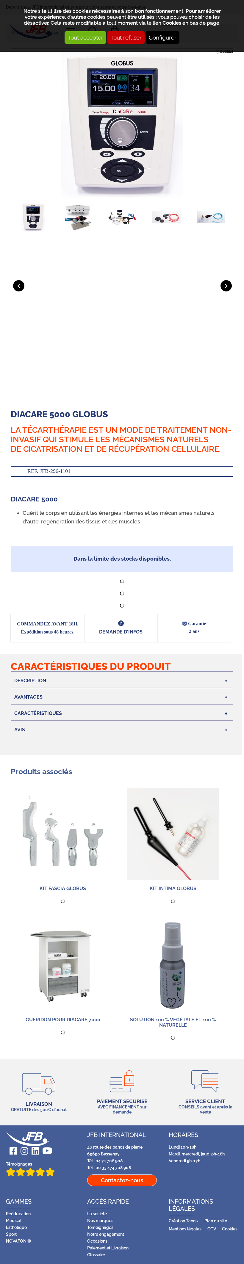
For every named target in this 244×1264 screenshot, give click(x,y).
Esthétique (16, 1227)
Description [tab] (30, 680)
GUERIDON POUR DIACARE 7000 (63, 1020)
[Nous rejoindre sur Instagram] (22, 1151)
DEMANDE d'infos (121, 632)
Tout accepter (85, 37)
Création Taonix (183, 1220)
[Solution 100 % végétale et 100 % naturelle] (173, 965)
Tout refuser (126, 37)
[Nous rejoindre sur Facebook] (11, 1151)
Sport (11, 1234)
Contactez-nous (122, 1180)
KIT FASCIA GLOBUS (63, 888)
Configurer (162, 37)
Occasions (97, 1240)
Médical (13, 1220)
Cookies (171, 23)
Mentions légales (185, 1228)
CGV (211, 1228)
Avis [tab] (19, 730)
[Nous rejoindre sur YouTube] (45, 1151)
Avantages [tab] (28, 697)
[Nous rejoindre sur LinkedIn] (33, 1151)
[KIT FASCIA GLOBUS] (63, 834)
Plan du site (215, 1220)
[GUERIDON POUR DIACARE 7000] (63, 965)
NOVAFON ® (18, 1240)
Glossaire (96, 1254)
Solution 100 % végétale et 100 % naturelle (173, 1022)
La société (97, 1213)
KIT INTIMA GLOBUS (173, 888)
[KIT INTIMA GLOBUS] (173, 834)
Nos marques (100, 1220)
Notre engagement (105, 1234)
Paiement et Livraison (108, 1247)
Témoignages (19, 1163)
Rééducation (18, 1213)
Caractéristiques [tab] (38, 713)
